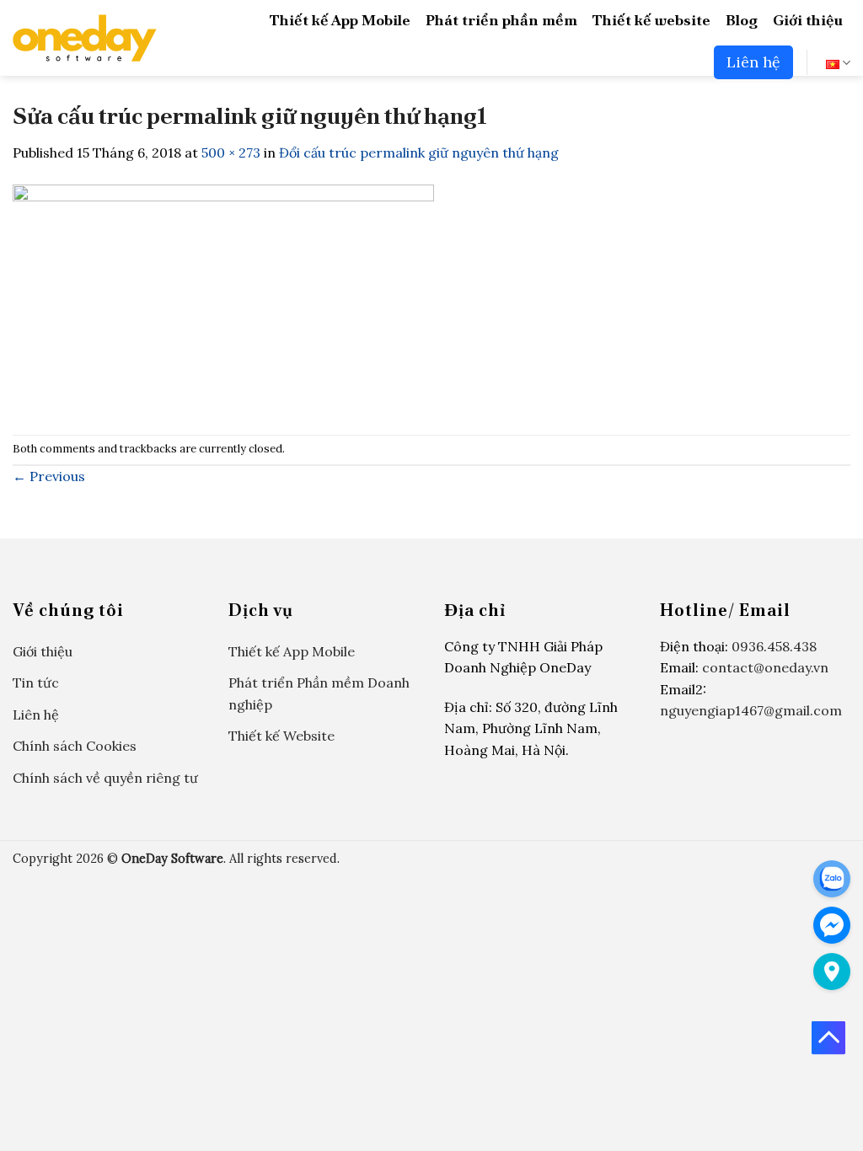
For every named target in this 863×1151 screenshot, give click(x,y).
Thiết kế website (651, 19)
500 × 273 (230, 152)
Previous (49, 476)
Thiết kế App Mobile (340, 19)
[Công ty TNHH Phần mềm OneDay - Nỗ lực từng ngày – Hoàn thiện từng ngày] (85, 38)
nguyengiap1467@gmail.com (751, 710)
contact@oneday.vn (765, 667)
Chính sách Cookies (75, 745)
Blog (742, 19)
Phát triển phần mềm (501, 19)
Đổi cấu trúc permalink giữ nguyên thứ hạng (419, 152)
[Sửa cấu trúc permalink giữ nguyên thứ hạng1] (223, 297)
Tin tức (36, 682)
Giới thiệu (808, 19)
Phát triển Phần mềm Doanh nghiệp (319, 693)
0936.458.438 (774, 646)
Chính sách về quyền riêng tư (105, 777)
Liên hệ (753, 62)
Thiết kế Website (281, 735)
